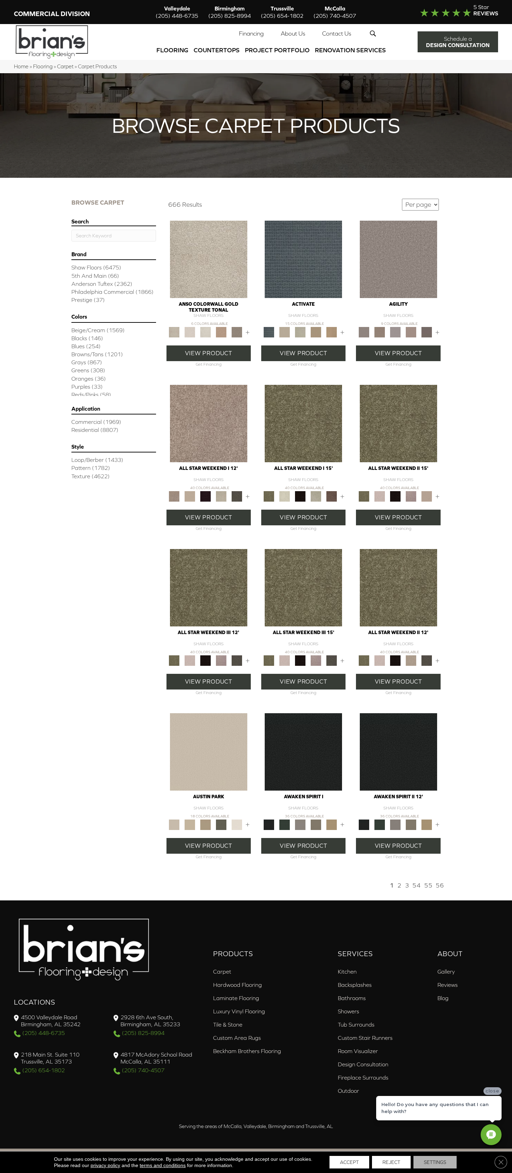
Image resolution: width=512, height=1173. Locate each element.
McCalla (334, 12)
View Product (208, 353)
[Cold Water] (300, 331)
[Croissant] (411, 331)
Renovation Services (350, 50)
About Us (293, 33)
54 (416, 885)
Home (21, 66)
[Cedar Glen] (221, 824)
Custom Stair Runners (365, 1038)
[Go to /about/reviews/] (445, 12)
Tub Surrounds (356, 1024)
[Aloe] (208, 423)
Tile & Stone (227, 1024)
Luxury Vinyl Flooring (239, 1011)
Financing (251, 33)
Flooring (172, 50)
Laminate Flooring (236, 998)
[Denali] (205, 331)
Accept (349, 1162)
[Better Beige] (189, 824)
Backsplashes (355, 985)
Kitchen (347, 971)
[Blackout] (303, 751)
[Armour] (205, 495)
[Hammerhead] (426, 331)
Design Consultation (363, 1064)
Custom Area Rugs (237, 1038)
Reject (391, 1162)
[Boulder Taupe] (300, 824)
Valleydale (177, 12)
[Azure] (303, 258)
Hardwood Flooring (237, 985)
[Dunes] (316, 331)
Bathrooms (352, 998)
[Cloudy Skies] (395, 331)
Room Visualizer (358, 1051)
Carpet (65, 66)
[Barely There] (398, 258)
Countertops (217, 50)
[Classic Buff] (332, 824)
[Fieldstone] (332, 331)
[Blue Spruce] (285, 824)
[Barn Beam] (236, 495)
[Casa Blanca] (189, 331)
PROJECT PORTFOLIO (277, 50)
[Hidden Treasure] (221, 331)
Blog (443, 998)
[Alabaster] (208, 751)
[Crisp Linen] (236, 824)
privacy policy (105, 1165)
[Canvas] (285, 331)
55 (428, 885)
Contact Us (336, 33)
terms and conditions (163, 1165)
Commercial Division (52, 13)
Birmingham (229, 12)
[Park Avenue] (236, 331)
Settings (435, 1162)
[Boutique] (205, 824)
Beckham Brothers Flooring (247, 1051)
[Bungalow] (316, 824)
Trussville (282, 12)
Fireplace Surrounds (363, 1077)
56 (440, 885)
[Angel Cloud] (189, 495)
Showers (348, 1011)
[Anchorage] (208, 258)
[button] (374, 33)
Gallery (446, 971)
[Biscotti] (379, 331)
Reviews (447, 985)
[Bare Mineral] (221, 495)
